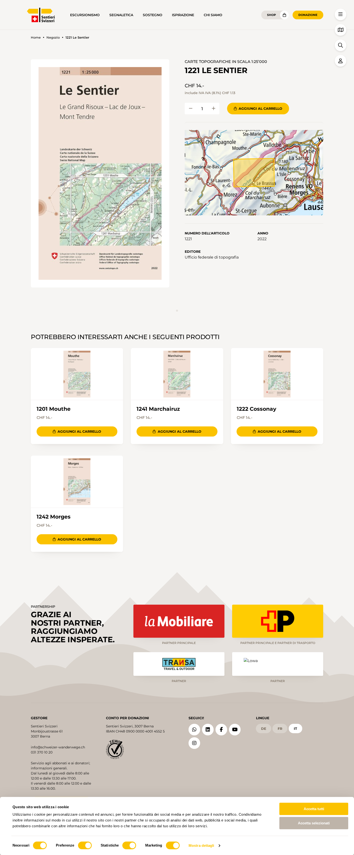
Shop (271, 15)
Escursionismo (85, 15)
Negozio (53, 37)
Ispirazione (183, 15)
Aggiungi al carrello (260, 108)
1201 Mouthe (54, 409)
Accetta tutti (314, 809)
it (295, 728)
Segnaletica (121, 15)
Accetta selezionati (314, 823)
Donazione (307, 15)
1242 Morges (54, 517)
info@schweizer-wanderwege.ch (58, 747)
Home (36, 37)
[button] (100, 173)
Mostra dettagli (201, 845)
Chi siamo (213, 15)
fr (280, 728)
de (263, 728)
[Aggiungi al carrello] (190, 108)
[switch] (85, 845)
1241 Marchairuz (158, 409)
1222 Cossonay (256, 409)
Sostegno (152, 15)
